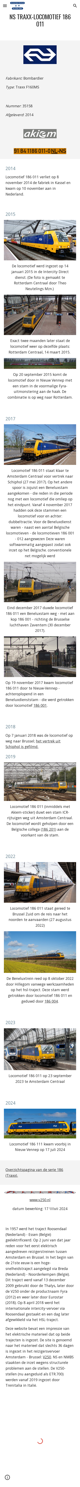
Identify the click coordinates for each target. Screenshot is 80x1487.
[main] (40, 20)
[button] (5, 5)
